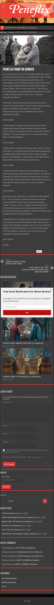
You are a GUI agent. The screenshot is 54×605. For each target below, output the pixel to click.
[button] (27, 291)
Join (27, 312)
